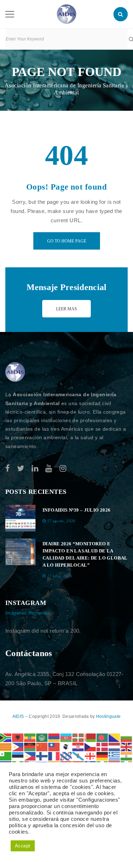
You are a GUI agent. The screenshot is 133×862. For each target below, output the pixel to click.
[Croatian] (78, 746)
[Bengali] (102, 737)
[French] (54, 756)
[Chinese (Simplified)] (42, 746)
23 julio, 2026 (59, 576)
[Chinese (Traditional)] (54, 746)
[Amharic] (30, 737)
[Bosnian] (115, 737)
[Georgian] (90, 756)
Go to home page (66, 241)
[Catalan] (6, 746)
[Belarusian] (90, 737)
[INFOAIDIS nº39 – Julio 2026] (20, 518)
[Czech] (90, 746)
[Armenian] (54, 737)
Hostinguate (108, 716)
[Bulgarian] (127, 737)
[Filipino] (30, 756)
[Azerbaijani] (66, 737)
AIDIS (18, 716)
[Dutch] (115, 746)
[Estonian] (18, 756)
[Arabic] (42, 737)
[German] (102, 756)
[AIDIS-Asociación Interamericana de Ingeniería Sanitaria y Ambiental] (66, 14)
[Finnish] (42, 756)
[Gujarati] (127, 756)
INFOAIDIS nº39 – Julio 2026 (77, 510)
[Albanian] (18, 737)
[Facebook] (7, 468)
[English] (127, 746)
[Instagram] (63, 468)
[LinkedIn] (35, 468)
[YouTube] (48, 468)
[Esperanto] (6, 756)
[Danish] (102, 746)
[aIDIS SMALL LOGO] (15, 372)
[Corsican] (66, 746)
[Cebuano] (18, 746)
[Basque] (78, 737)
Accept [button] (23, 846)
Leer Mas (66, 308)
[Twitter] (20, 468)
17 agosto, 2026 (61, 521)
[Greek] (115, 756)
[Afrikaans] (6, 737)
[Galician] (78, 756)
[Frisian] (66, 756)
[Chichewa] (30, 746)
